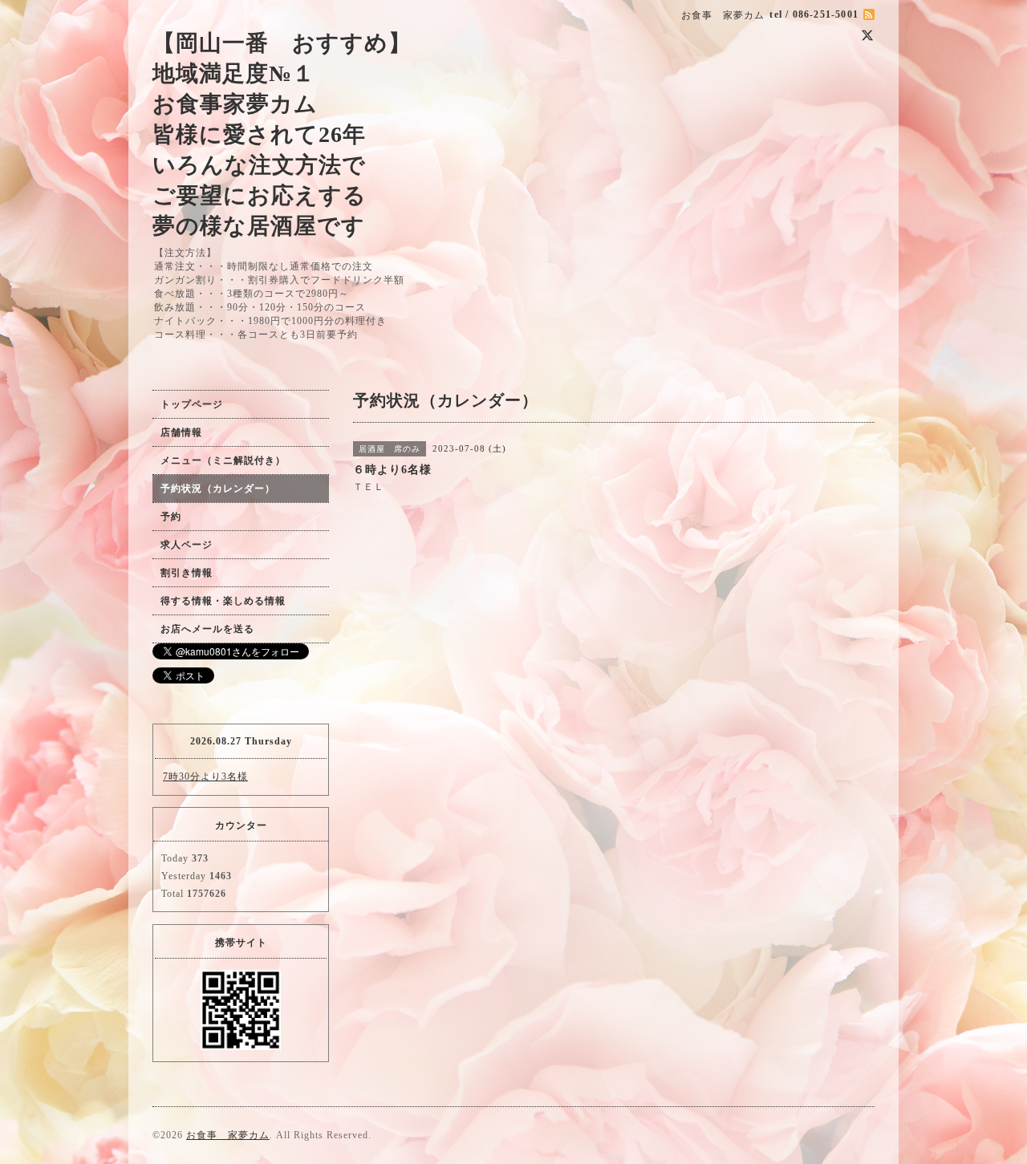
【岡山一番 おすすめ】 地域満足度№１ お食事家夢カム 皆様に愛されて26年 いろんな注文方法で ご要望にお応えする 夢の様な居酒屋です (282, 134)
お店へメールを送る (207, 629)
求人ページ (186, 544)
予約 (170, 516)
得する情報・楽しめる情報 (223, 600)
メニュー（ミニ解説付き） (223, 460)
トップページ (191, 404)
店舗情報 (181, 432)
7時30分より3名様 (205, 776)
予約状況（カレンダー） (217, 488)
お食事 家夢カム (228, 1135)
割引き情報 (186, 572)
